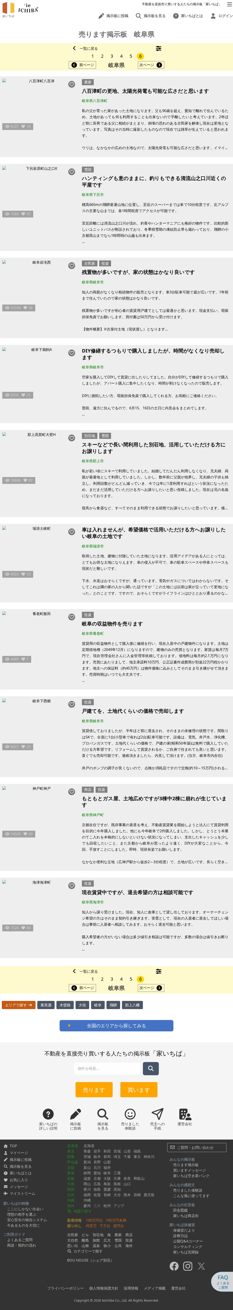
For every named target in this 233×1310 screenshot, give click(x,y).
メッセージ (19, 1186)
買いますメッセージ (189, 1170)
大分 (117, 1194)
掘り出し (74, 1225)
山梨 (107, 1162)
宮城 (117, 1151)
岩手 (97, 1151)
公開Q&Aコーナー (188, 1241)
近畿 (70, 1178)
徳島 (97, 1189)
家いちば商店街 (186, 1215)
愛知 (97, 1172)
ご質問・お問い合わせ (194, 1147)
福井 (107, 1167)
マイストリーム (22, 1193)
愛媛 (107, 1189)
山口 (127, 1183)
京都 (97, 1178)
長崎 (107, 1194)
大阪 (107, 1178)
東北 (70, 1151)
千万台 (104, 1225)
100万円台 (94, 1220)
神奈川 (149, 1156)
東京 (137, 1156)
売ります (94, 1089)
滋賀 (87, 1178)
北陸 (70, 1167)
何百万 (91, 1225)
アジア (119, 1205)
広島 (97, 1183)
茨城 (87, 1156)
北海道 (72, 1145)
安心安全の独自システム (27, 1219)
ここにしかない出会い (25, 1208)
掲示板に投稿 (21, 1159)
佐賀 (97, 1194)
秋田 (107, 1151)
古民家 (89, 263)
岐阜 (107, 1172)
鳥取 (107, 1183)
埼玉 (117, 1156)
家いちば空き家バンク (191, 1175)
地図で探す (82, 1211)
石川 (97, 1167)
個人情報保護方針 (103, 1288)
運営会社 (178, 1288)
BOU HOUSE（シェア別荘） (90, 1260)
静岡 (87, 1172)
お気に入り (19, 1179)
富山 (87, 1167)
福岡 (87, 1194)
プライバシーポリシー (65, 1288)
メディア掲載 (155, 1288)
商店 (87, 789)
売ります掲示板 (186, 1164)
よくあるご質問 (20, 1239)
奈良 (127, 1178)
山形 (127, 1151)
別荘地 (89, 435)
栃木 (97, 1156)
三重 (117, 1172)
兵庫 (117, 1178)
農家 (87, 82)
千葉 (127, 1156)
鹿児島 (149, 1194)
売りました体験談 (187, 1190)
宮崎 (137, 1194)
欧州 (107, 1205)
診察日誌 (180, 1235)
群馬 (107, 1156)
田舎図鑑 (180, 1210)
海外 (70, 1205)
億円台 (118, 1225)
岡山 (87, 1183)
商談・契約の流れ (21, 1245)
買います (139, 1089)
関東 (70, 1156)
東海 (70, 1172)
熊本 (127, 1194)
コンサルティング (187, 1246)
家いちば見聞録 (186, 1252)
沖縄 (70, 1200)
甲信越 (72, 1162)
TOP (13, 1145)
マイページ (19, 1152)
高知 (117, 1189)
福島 (137, 1151)
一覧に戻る (89, 48)
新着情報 (74, 1220)
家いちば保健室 (182, 1224)
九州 (70, 1194)
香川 (87, 1189)
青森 (87, 1151)
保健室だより (184, 1230)
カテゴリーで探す (88, 1251)
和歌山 (139, 1178)
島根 (117, 1183)
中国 (70, 1183)
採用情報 (131, 1288)
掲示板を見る (21, 1166)
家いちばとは (21, 1172)
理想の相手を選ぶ (21, 1214)
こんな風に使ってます (191, 1195)
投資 (105, 263)
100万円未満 (116, 1220)
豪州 (87, 1205)
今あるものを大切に (23, 1225)
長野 (97, 1162)
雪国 (87, 169)
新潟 (87, 1162)
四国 (70, 1189)
